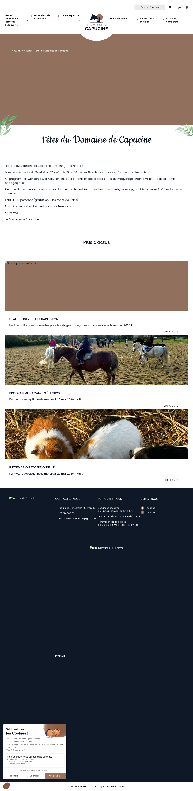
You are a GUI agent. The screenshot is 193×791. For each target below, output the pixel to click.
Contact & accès (150, 7)
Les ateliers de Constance (42, 17)
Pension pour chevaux (147, 20)
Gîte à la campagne (172, 20)
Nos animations (118, 18)
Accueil (16, 50)
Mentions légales (79, 786)
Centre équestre (70, 15)
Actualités (27, 50)
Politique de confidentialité (109, 786)
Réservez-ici (66, 206)
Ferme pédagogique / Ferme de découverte (13, 20)
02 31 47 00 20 (67, 513)
